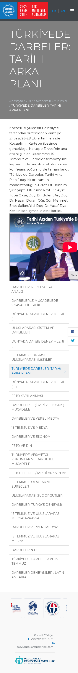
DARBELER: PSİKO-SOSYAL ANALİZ (32, 289)
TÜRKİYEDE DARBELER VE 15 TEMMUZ (34, 561)
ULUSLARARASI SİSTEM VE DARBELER (32, 330)
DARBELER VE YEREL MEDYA (35, 418)
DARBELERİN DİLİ (25, 550)
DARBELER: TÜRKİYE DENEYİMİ (36, 505)
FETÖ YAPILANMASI (27, 396)
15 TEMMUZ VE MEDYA (29, 428)
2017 (29, 101)
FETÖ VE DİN (21, 446)
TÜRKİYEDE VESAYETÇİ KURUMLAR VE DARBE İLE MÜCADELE (32, 459)
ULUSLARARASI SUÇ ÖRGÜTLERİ (37, 496)
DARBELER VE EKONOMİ (31, 437)
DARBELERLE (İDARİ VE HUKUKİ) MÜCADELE (37, 407)
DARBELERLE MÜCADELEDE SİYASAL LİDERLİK (34, 303)
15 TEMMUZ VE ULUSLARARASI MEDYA (36, 538)
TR (53, 11)
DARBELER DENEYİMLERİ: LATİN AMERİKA (37, 575)
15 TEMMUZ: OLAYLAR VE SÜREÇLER (31, 484)
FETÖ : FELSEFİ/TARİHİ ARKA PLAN (39, 473)
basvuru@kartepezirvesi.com (35, 646)
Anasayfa (16, 101)
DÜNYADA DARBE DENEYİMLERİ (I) (37, 344)
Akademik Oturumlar (51, 101)
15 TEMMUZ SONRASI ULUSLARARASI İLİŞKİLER (31, 357)
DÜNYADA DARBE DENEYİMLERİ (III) (37, 384)
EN (63, 11)
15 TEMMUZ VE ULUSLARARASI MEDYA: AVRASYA (36, 516)
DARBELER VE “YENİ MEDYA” (34, 527)
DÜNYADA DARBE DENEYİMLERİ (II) (37, 316)
